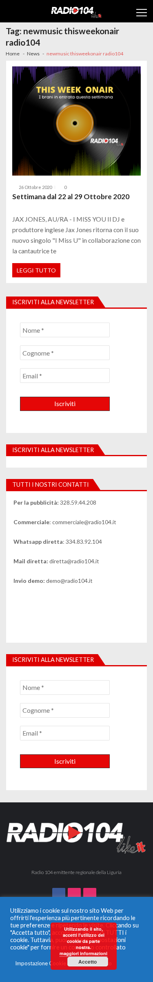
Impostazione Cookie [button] (40, 963)
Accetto (87, 961)
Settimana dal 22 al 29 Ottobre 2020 (70, 196)
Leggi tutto (36, 270)
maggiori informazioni (83, 953)
